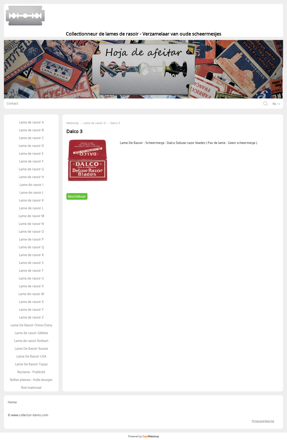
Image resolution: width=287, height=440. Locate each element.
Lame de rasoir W (31, 294)
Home (12, 402)
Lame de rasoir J (31, 192)
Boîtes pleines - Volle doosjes (31, 380)
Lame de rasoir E (31, 153)
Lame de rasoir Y (31, 309)
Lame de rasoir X (31, 302)
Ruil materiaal (31, 387)
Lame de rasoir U (31, 278)
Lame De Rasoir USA (31, 356)
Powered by (143, 436)
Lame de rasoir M (31, 216)
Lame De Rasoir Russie (31, 348)
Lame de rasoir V (31, 286)
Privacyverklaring (263, 421)
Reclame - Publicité (31, 372)
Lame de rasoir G (31, 169)
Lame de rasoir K (31, 200)
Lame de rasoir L (31, 208)
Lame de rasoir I (31, 185)
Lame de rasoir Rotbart (31, 341)
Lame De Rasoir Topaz (31, 364)
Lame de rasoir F (31, 161)
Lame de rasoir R (31, 255)
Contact (12, 103)
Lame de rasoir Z (31, 317)
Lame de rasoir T (31, 270)
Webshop (72, 123)
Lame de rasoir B (31, 130)
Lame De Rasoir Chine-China (31, 325)
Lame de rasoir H (31, 177)
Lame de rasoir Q (31, 247)
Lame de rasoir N (31, 224)
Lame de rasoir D (31, 146)
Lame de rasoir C (31, 138)
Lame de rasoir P (31, 239)
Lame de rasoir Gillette (31, 333)
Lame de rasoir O (31, 231)
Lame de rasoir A (31, 122)
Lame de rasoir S (31, 263)
